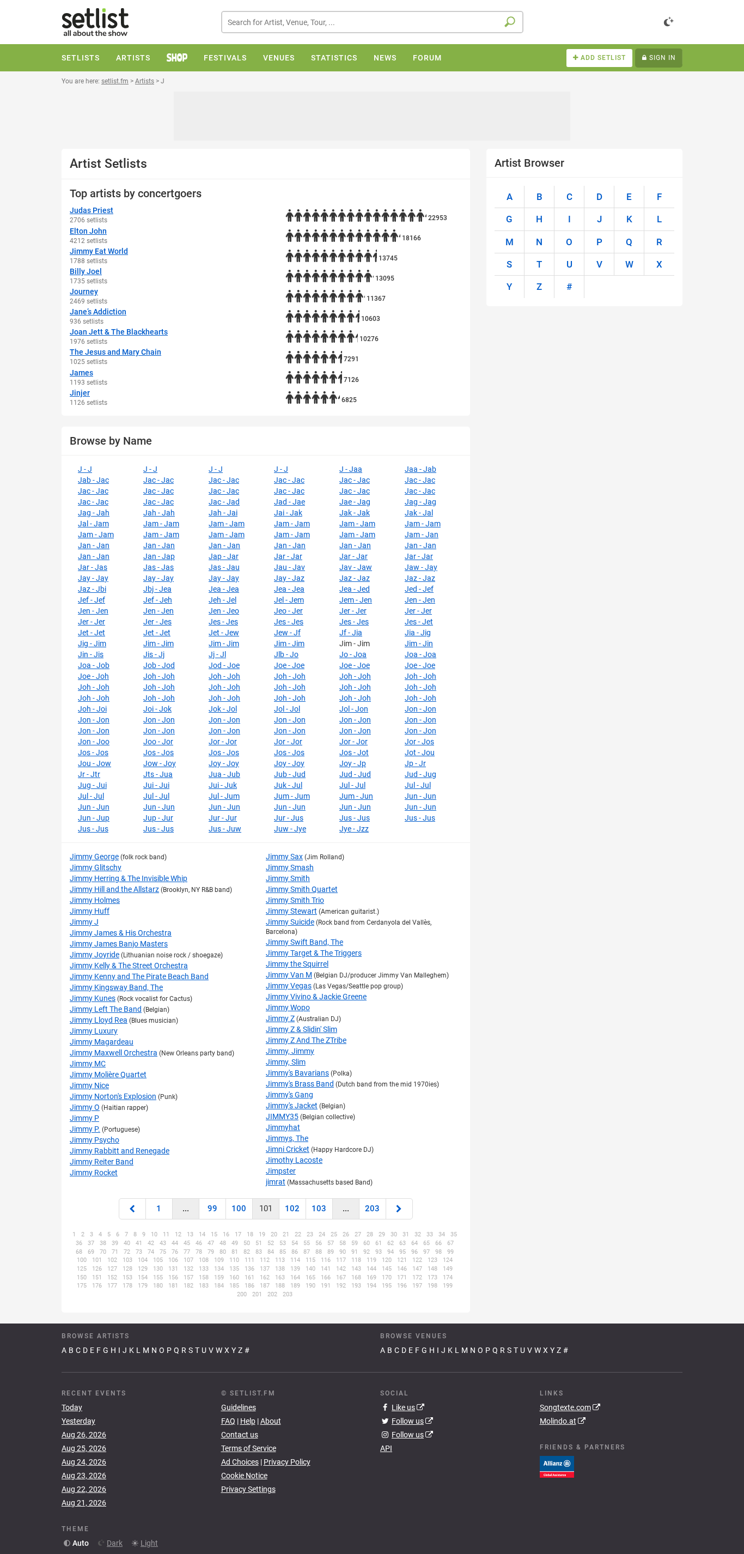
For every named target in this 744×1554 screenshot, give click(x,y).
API (386, 1448)
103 (319, 1208)
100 (238, 1208)
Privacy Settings (248, 1489)
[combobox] (372, 22)
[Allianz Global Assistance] (557, 1466)
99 (212, 1208)
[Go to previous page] (132, 1208)
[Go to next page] (399, 1208)
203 (372, 1208)
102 (292, 1208)
